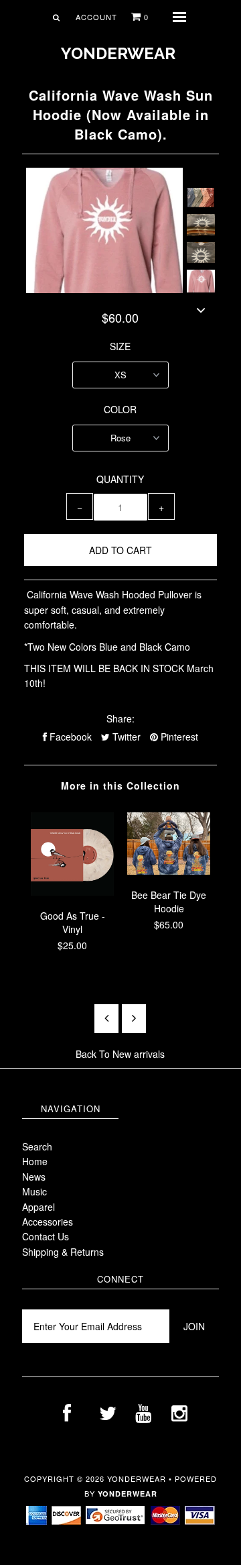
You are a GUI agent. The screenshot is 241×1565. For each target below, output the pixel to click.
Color (120, 409)
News (34, 1176)
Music (34, 1191)
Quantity (120, 479)
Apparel (38, 1206)
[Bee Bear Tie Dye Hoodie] (168, 870)
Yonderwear (118, 53)
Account (96, 16)
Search (37, 1146)
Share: (120, 718)
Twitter (125, 736)
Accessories (47, 1221)
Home (35, 1161)
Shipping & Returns (63, 1251)
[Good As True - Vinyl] (72, 891)
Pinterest (178, 736)
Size (120, 346)
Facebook (69, 736)
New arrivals (138, 1054)
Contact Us (45, 1236)
